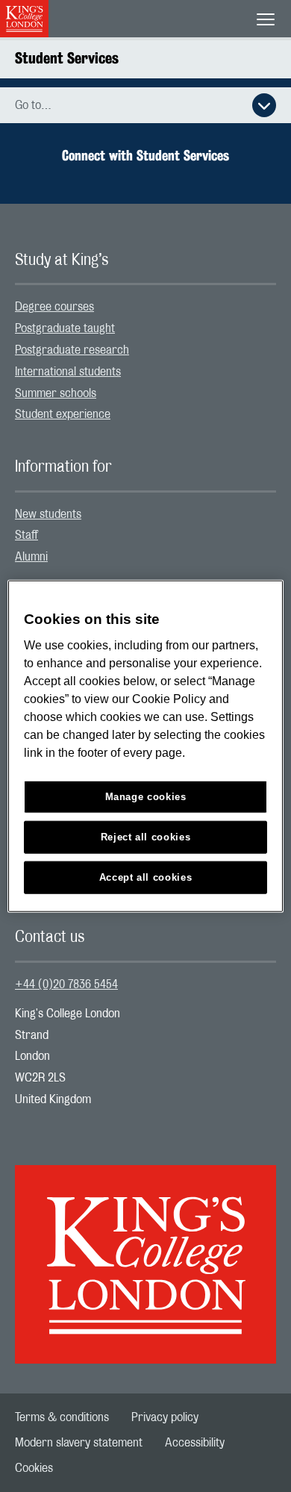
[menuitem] (145, 307)
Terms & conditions (62, 1417)
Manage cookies (146, 796)
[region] (145, 746)
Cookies (34, 1468)
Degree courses (54, 307)
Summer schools (55, 393)
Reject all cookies (146, 837)
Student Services (67, 58)
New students (48, 514)
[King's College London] (145, 1251)
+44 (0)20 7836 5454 (66, 984)
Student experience (62, 414)
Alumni (31, 557)
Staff (26, 535)
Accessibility (195, 1443)
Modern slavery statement (79, 1443)
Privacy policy (164, 1417)
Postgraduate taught (65, 328)
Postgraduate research (72, 350)
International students (68, 372)
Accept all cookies (146, 877)
